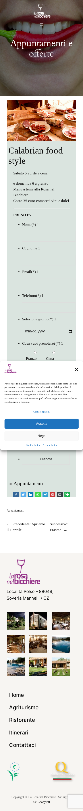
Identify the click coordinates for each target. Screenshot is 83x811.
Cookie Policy (33, 445)
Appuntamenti (28, 483)
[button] (76, 369)
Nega (41, 436)
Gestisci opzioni (41, 411)
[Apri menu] (41, 24)
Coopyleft (44, 802)
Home (16, 695)
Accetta (41, 423)
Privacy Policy (49, 445)
